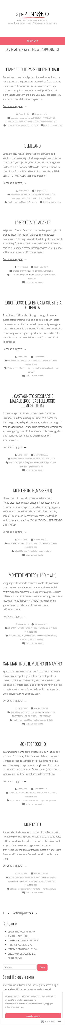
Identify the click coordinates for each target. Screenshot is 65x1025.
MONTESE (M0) (44, 198)
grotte (31, 274)
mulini (11, 202)
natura (45, 274)
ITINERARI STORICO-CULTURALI (19, 121)
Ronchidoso (53, 368)
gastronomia (26, 889)
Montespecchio (42, 800)
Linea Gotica (35, 368)
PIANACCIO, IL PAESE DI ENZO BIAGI (32, 69)
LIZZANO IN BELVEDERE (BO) (44, 121)
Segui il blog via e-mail (19, 977)
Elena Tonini (24, 114)
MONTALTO (32, 824)
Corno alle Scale (13, 125)
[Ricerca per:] (20, 966)
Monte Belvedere (43, 635)
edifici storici (15, 889)
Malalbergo (44, 462)
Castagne (18, 462)
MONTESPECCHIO (32, 744)
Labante (38, 274)
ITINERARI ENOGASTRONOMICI (21, 792)
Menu (38, 40)
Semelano (33, 202)
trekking (39, 639)
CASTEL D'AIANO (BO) (22, 271)
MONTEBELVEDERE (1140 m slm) (32, 575)
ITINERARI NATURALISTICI (44, 118)
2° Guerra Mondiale (15, 368)
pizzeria (52, 800)
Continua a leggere (12, 107)
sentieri (52, 274)
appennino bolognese (19, 274)
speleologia (31, 278)
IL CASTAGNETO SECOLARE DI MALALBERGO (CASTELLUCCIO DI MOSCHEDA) (32, 401)
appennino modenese (19, 800)
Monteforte (32, 551)
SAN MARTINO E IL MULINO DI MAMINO (32, 663)
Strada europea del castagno (31, 466)
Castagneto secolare (31, 462)
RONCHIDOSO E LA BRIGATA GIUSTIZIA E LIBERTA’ (33, 304)
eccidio (27, 368)
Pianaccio (34, 125)
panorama (24, 639)
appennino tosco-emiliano (21, 118)
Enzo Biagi (25, 125)
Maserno (31, 800)
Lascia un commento (53, 125)
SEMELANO (32, 145)
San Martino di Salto (44, 720)
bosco (11, 462)
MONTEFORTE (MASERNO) (32, 490)
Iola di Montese (21, 551)
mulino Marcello (21, 202)
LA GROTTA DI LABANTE (32, 222)
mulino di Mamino (27, 720)
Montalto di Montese (40, 889)
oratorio (47, 551)
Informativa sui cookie (14, 1007)
